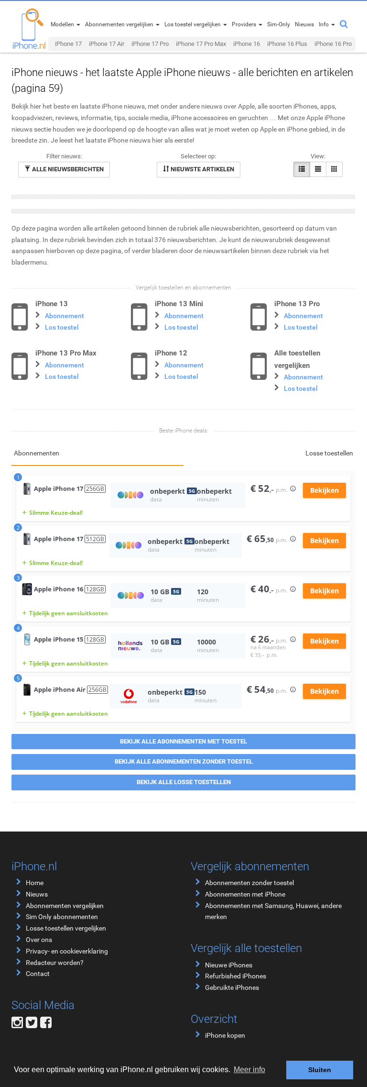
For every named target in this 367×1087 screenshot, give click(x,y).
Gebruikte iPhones (232, 987)
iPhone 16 (246, 43)
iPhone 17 (68, 43)
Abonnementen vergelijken (65, 906)
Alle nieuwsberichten (67, 169)
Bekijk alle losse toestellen (184, 782)
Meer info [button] (249, 1069)
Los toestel (62, 327)
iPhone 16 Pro (333, 43)
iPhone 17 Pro (150, 43)
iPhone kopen (225, 1035)
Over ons (39, 939)
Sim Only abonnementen (62, 917)
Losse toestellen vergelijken (66, 928)
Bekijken (324, 490)
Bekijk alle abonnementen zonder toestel (184, 761)
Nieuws (37, 894)
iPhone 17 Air (106, 43)
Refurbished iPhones (235, 976)
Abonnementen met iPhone (245, 894)
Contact (38, 973)
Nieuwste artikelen (201, 169)
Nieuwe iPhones (228, 965)
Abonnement (64, 316)
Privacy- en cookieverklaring (67, 951)
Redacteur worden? (55, 962)
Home (34, 883)
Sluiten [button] (319, 1070)
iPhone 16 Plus (287, 43)
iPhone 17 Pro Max (201, 43)
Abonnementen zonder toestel (249, 883)
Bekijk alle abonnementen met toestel (183, 741)
